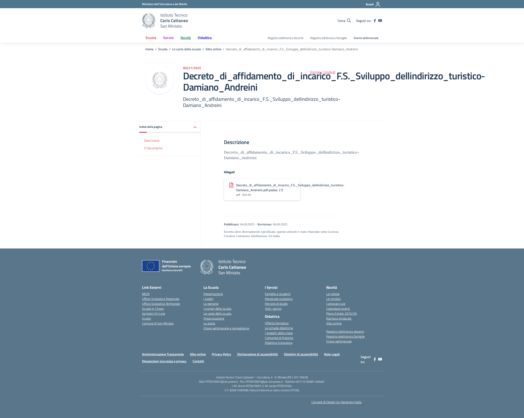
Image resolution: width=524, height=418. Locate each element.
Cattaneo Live (335, 303)
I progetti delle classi (279, 332)
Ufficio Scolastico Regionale (160, 298)
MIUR (146, 293)
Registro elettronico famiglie (328, 38)
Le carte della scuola (217, 313)
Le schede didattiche (279, 328)
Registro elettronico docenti (285, 38)
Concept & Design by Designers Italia (336, 402)
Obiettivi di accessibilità (301, 354)
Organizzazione (213, 318)
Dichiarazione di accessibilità (257, 354)
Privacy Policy (221, 354)
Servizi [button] (168, 37)
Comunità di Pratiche (279, 337)
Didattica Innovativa (278, 342)
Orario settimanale (366, 38)
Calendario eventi (338, 308)
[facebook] (375, 20)
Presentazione (213, 293)
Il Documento (153, 148)
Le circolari (333, 298)
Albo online (334, 323)
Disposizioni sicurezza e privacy (164, 361)
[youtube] (380, 20)
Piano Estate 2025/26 (341, 313)
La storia (209, 323)
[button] (170, 127)
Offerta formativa (277, 323)
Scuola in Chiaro (153, 308)
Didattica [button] (205, 37)
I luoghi (208, 298)
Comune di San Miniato (158, 323)
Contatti (198, 361)
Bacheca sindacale (338, 318)
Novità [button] (186, 37)
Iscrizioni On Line (153, 313)
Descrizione (151, 140)
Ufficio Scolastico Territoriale (161, 303)
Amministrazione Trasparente (163, 354)
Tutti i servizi (273, 308)
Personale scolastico (278, 298)
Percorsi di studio (276, 303)
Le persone (210, 303)
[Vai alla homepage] (148, 20)
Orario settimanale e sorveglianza (226, 328)
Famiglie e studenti (277, 293)
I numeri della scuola (217, 308)
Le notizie (332, 293)
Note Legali (332, 354)
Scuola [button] (151, 37)
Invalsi (146, 318)
